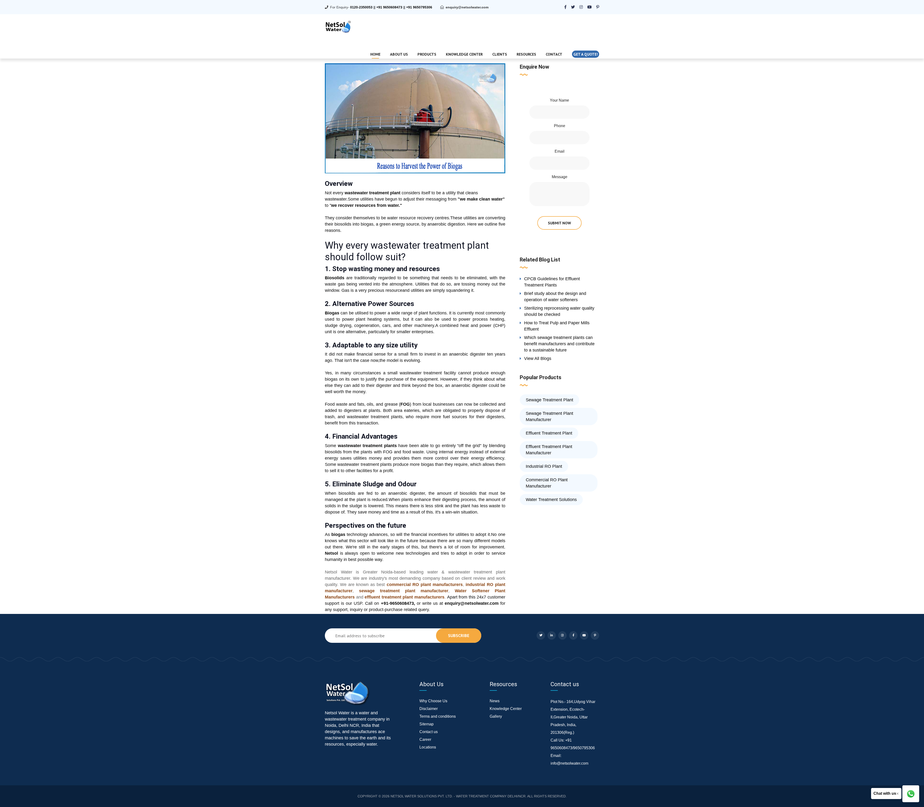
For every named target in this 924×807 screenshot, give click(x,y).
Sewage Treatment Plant (549, 399)
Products (426, 54)
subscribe (458, 635)
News (495, 701)
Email (560, 151)
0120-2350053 (361, 7)
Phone (559, 126)
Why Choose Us (433, 701)
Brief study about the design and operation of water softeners (555, 296)
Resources (526, 54)
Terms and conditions (437, 716)
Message (559, 177)
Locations (427, 747)
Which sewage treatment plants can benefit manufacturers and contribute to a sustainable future (559, 343)
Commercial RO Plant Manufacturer (547, 482)
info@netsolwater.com (569, 763)
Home (375, 54)
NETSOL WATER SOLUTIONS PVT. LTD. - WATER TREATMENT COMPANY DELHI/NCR (458, 796)
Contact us (428, 732)
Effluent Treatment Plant (549, 433)
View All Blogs (537, 358)
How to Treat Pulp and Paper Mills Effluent (557, 326)
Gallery (496, 716)
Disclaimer (428, 709)
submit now (559, 223)
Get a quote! (585, 54)
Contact (554, 54)
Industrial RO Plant (544, 466)
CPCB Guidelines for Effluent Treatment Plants (552, 281)
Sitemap (426, 724)
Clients (499, 54)
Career (425, 739)
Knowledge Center (464, 54)
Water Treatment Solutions (551, 499)
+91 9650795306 (419, 7)
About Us (399, 54)
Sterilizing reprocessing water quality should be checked (559, 311)
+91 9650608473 (389, 7)
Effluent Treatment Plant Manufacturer (549, 449)
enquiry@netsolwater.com (467, 7)
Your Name (559, 100)
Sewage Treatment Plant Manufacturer (549, 416)
